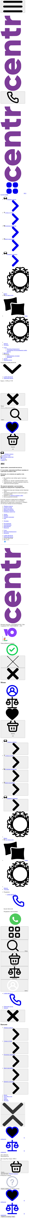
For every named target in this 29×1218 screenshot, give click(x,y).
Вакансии (6, 527)
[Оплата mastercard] (4, 639)
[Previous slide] (13, 1121)
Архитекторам (7, 525)
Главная (3, 460)
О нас (5, 347)
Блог (5, 518)
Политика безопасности (13, 349)
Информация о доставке (13, 356)
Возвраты (9, 357)
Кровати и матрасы (9, 510)
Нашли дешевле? (13, 1173)
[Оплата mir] (6, 640)
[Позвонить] (13, 97)
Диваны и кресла (8, 506)
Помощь (6, 515)
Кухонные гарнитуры (9, 511)
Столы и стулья (8, 507)
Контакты (6, 353)
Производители (8, 360)
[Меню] (13, 7)
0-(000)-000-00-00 (8, 377)
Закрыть (6, 1008)
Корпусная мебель (8, 509)
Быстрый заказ (4, 1173)
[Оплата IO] (10, 636)
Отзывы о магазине (9, 517)
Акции (5, 358)
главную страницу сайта (16, 495)
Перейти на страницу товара (8, 1216)
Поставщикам (7, 523)
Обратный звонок (8, 378)
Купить (2, 1172)
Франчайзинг (7, 526)
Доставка (6, 521)
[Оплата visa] (5, 638)
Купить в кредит (5, 1188)
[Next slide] (13, 1108)
